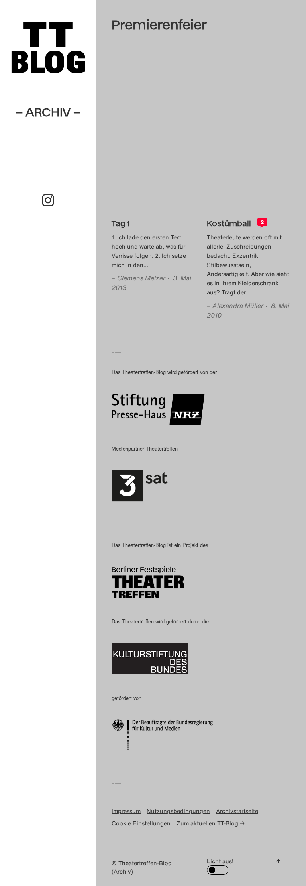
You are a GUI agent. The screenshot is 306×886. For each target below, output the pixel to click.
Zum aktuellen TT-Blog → (211, 823)
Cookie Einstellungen (141, 823)
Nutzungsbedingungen (178, 811)
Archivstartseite (237, 811)
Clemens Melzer (141, 278)
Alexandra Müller (237, 305)
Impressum (126, 811)
